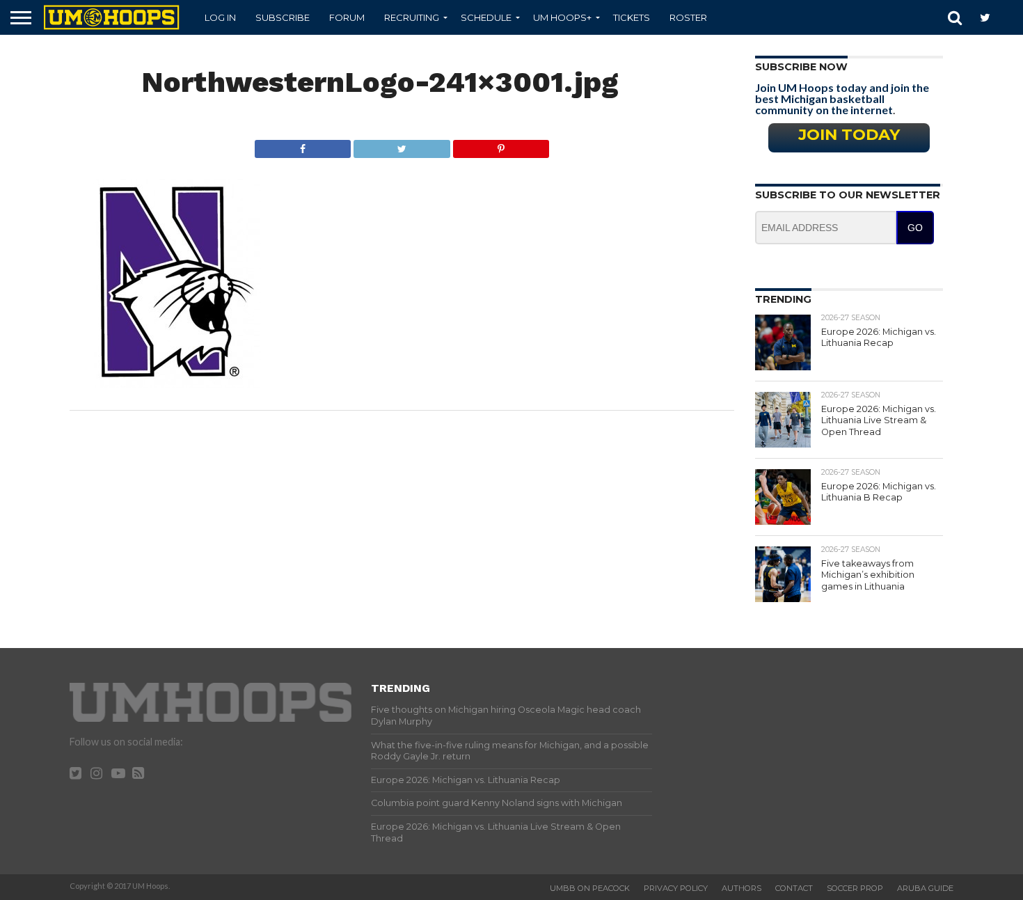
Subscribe (282, 17)
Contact (794, 888)
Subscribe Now (801, 67)
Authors (741, 888)
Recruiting (411, 17)
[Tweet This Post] (401, 145)
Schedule (486, 17)
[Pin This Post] (501, 145)
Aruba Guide (925, 888)
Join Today (849, 134)
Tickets (631, 17)
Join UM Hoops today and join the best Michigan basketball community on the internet (842, 98)
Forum (347, 17)
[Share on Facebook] (303, 145)
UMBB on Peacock (590, 888)
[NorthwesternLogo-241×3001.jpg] (176, 383)
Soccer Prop (855, 888)
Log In (220, 17)
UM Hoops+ (562, 17)
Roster (688, 17)
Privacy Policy (676, 888)
